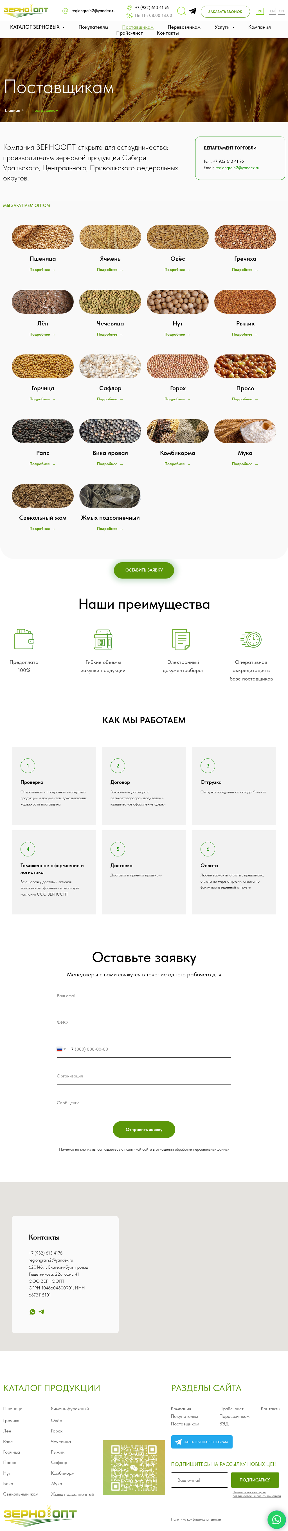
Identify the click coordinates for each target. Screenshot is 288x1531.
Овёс (56, 1420)
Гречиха (11, 1420)
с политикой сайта (136, 1149)
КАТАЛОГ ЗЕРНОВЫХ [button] (35, 27)
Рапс (8, 1441)
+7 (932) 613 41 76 (152, 7)
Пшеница (12, 1408)
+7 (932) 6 (38, 1253)
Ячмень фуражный (70, 1408)
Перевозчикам (184, 27)
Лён (7, 1431)
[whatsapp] (32, 1311)
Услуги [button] (223, 27)
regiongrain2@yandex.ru (93, 10)
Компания (259, 27)
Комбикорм (62, 1473)
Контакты (168, 33)
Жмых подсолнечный (72, 1494)
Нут (7, 1473)
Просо (9, 1462)
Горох (56, 1431)
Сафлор (59, 1462)
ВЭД (224, 1424)
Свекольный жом (20, 1494)
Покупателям (93, 27)
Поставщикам (138, 27)
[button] (225, 12)
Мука (56, 1483)
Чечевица (61, 1441)
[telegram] (41, 1311)
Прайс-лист (129, 33)
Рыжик (57, 1452)
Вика (8, 1483)
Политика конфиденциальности (196, 1519)
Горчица (11, 1452)
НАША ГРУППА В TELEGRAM (206, 1442)
